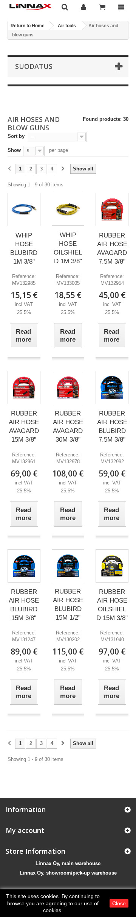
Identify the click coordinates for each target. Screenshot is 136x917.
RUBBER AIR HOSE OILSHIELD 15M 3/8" (112, 605)
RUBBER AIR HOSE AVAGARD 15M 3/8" (24, 426)
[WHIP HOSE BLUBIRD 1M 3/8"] (24, 209)
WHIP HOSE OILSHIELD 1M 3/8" (68, 248)
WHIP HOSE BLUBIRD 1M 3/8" (23, 248)
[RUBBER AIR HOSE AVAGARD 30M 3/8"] (68, 387)
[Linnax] (30, 7)
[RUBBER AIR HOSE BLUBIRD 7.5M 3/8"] (112, 387)
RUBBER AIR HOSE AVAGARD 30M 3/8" (68, 426)
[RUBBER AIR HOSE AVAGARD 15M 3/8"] (24, 387)
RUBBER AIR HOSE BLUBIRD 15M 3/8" (24, 605)
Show (14, 150)
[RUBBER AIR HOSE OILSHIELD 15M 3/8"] (112, 566)
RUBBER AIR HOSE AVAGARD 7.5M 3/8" (112, 248)
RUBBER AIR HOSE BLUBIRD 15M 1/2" (68, 604)
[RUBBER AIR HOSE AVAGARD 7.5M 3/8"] (112, 209)
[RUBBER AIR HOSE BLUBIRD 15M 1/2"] (68, 565)
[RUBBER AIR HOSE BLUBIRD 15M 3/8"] (24, 566)
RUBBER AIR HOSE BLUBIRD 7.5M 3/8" (112, 426)
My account (25, 830)
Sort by (16, 136)
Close (119, 903)
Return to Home (28, 25)
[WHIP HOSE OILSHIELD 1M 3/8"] (68, 209)
